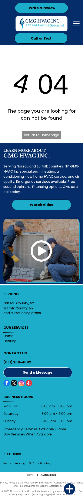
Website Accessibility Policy (55, 485)
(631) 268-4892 (17, 362)
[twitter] (14, 383)
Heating (9, 341)
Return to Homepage (41, 135)
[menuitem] (8, 463)
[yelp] (29, 383)
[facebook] (6, 383)
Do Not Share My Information (36, 482)
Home (8, 335)
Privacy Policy (7, 482)
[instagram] (21, 383)
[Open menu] (76, 23)
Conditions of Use (64, 482)
